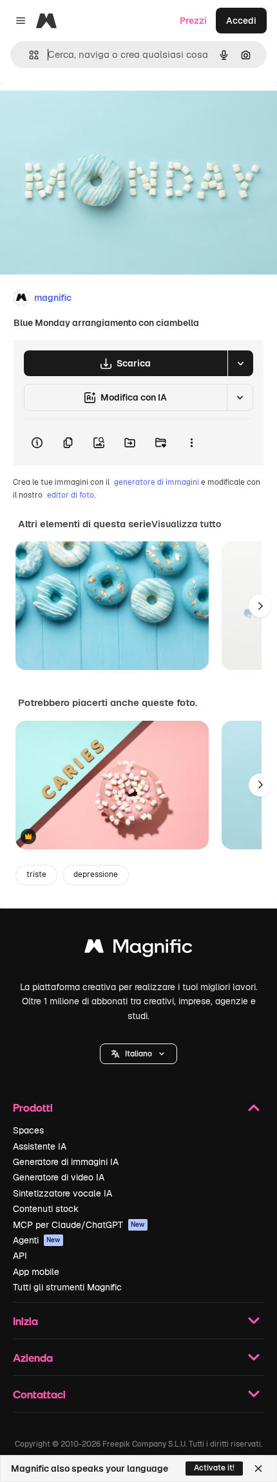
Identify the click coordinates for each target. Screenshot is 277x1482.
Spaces (28, 1130)
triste (36, 874)
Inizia (25, 1321)
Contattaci (39, 1394)
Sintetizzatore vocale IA (62, 1193)
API (20, 1255)
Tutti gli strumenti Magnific (67, 1287)
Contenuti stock (46, 1209)
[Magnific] (138, 949)
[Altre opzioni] (191, 442)
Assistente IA (39, 1146)
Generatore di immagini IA (66, 1162)
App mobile (36, 1272)
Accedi (241, 20)
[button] (138, 1054)
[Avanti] (260, 605)
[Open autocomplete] (28, 55)
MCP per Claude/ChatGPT (79, 1225)
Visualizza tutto (186, 524)
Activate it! (214, 1468)
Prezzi (193, 20)
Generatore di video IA (58, 1177)
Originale (85, 110)
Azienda (33, 1357)
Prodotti (33, 1107)
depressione (95, 874)
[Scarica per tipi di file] (240, 363)
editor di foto (70, 495)
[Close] (258, 1468)
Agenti (37, 1240)
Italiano (138, 1054)
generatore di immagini (156, 482)
